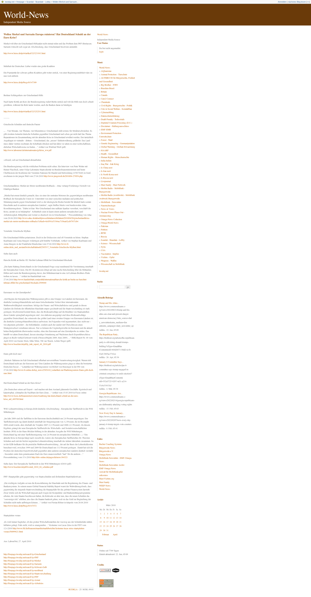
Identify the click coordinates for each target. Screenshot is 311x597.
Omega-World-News (110, 222)
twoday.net (9, 2)
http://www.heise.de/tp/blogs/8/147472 (20, 505)
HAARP (105, 150)
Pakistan (104, 226)
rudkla (73, 589)
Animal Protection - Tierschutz (114, 74)
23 (104, 526)
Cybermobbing (107, 112)
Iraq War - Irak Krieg (110, 163)
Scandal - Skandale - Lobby (38, 2)
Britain (104, 91)
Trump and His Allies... (109, 302)
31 (107, 530)
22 (101, 526)
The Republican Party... (109, 334)
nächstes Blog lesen (297, 2)
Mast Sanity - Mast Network (113, 184)
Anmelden (282, 2)
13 (117, 517)
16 (104, 522)
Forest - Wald (106, 139)
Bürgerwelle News (107, 447)
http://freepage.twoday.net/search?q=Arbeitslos (23, 583)
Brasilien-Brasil (107, 88)
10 (107, 517)
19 (114, 522)
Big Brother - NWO (109, 84)
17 (107, 522)
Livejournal (106, 181)
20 (117, 522)
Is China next (106, 167)
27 (117, 526)
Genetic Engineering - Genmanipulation (118, 143)
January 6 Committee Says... (111, 361)
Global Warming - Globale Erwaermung (118, 146)
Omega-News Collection (111, 219)
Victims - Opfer (107, 257)
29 (101, 530)
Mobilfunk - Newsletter (111, 202)
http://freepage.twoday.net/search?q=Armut (22, 580)
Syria (103, 246)
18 (111, 522)
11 (111, 517)
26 (114, 526)
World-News (26, 14)
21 (120, 522)
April (115, 534)
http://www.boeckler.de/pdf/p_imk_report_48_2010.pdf (27, 344)
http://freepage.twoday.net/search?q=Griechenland (25, 554)
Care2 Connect (107, 98)
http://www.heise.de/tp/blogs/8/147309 (20, 82)
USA (103, 250)
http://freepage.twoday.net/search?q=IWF (21, 557)
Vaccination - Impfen (110, 253)
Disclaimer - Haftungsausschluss (115, 126)
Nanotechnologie (108, 205)
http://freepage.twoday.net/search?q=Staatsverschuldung (27, 573)
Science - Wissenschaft (111, 243)
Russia (104, 236)
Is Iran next (106, 170)
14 (120, 517)
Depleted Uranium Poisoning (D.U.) (116, 122)
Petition (104, 229)
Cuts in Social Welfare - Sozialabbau (116, 108)
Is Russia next (107, 177)
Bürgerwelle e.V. (106, 451)
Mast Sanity (104, 482)
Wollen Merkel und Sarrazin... (65, 2)
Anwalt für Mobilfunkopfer (111, 471)
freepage (20, 2)
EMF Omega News (107, 468)
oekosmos (103, 475)
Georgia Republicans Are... (110, 393)
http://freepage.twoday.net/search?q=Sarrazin (23, 563)
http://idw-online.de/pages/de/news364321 (50, 457)
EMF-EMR (106, 129)
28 (120, 526)
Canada (104, 95)
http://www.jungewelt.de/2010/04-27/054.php (63, 176)
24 (107, 526)
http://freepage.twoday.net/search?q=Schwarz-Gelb (25, 567)
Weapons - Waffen (108, 260)
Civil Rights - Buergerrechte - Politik (116, 105)
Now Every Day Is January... (111, 413)
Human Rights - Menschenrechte (115, 157)
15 (101, 522)
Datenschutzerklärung (110, 115)
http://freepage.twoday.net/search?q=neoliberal (23, 570)
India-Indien (106, 160)
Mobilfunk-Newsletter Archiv (112, 464)
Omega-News (105, 454)
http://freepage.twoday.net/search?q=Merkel (22, 560)
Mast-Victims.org (106, 478)
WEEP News (105, 485)
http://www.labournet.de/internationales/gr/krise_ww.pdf (27, 150)
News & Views (107, 208)
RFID (103, 232)
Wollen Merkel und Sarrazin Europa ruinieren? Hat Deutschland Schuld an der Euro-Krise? (47, 35)
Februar (105, 534)
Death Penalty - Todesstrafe (112, 119)
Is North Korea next (109, 174)
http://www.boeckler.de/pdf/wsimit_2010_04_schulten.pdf (28, 466)
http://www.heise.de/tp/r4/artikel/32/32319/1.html (24, 53)
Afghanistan (106, 70)
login (101, 51)
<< (308, 2)
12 (114, 517)
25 (111, 525)
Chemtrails (105, 102)
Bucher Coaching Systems (110, 444)
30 (104, 530)
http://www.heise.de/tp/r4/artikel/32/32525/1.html (24, 111)
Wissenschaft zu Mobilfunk (113, 264)
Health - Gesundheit (109, 153)
